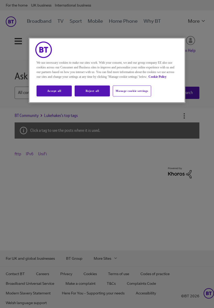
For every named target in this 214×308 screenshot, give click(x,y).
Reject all (92, 90)
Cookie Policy (157, 77)
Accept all (54, 90)
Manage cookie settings (132, 90)
